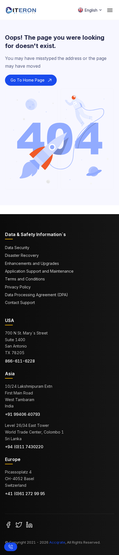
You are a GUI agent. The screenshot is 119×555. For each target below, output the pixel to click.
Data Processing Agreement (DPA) (36, 294)
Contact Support (20, 302)
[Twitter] (18, 524)
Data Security (17, 247)
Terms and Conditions (25, 279)
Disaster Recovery (22, 255)
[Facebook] (8, 524)
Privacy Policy (18, 287)
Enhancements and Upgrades (32, 263)
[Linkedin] (29, 524)
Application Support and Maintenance (39, 271)
